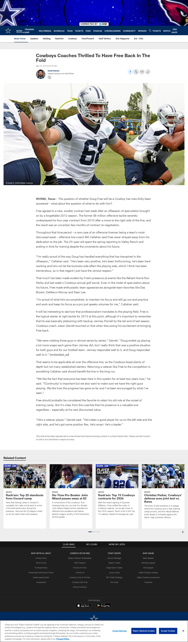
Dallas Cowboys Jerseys (148, 572)
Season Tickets (114, 563)
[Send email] (142, 73)
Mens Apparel (148, 558)
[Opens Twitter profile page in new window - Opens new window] (49, 77)
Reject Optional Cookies (144, 631)
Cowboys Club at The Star (79, 577)
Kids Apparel (148, 568)
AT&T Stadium (80, 563)
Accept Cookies (168, 631)
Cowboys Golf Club (80, 582)
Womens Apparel (148, 563)
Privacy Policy (41, 558)
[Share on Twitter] (136, 73)
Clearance (148, 582)
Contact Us (79, 572)
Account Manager (114, 558)
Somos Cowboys (80, 587)
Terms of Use (41, 563)
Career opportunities (41, 577)
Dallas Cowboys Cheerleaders (80, 558)
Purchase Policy (41, 568)
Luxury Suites (114, 572)
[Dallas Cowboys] (94, 619)
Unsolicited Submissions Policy (40, 572)
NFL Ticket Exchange (114, 577)
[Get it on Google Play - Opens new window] (103, 606)
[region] (94, 631)
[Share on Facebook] (130, 73)
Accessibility (41, 582)
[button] (90, 532)
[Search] (150, 31)
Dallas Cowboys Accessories (148, 577)
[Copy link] (148, 72)
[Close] (183, 631)
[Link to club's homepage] (8, 30)
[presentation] (183, 532)
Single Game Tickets (114, 568)
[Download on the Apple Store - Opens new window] (83, 605)
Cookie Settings (119, 631)
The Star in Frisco (80, 568)
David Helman (53, 71)
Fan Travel (114, 582)
